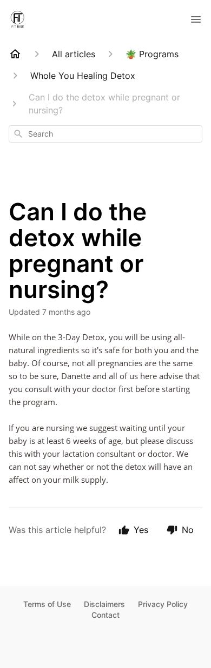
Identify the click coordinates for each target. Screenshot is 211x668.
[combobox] (105, 134)
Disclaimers (104, 604)
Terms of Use (47, 604)
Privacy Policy (163, 604)
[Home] (15, 54)
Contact (105, 614)
